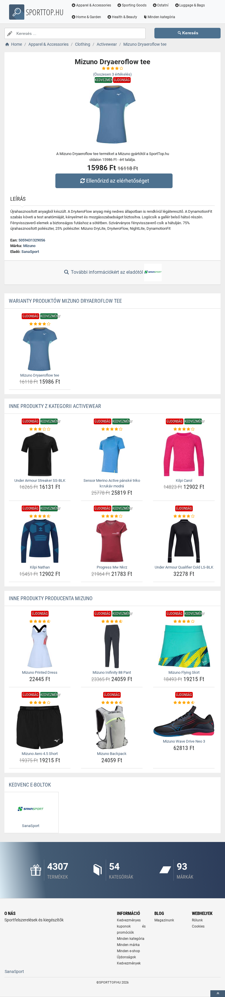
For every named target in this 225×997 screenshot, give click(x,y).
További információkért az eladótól (107, 272)
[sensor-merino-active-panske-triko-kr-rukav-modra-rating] (111, 429)
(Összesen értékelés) (112, 74)
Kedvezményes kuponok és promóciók (131, 926)
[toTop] (217, 993)
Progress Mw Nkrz (112, 567)
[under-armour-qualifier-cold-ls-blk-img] (183, 541)
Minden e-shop (128, 951)
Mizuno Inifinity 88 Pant (112, 672)
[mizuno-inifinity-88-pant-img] (111, 646)
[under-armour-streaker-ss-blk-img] (39, 454)
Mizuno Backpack (112, 753)
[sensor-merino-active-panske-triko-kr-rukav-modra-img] (111, 454)
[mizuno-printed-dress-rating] (39, 622)
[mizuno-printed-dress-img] (39, 646)
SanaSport (30, 251)
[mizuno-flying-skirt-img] (183, 646)
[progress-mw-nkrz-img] (111, 541)
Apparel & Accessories (93, 5)
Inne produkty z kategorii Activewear (55, 406)
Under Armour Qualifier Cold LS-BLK (184, 567)
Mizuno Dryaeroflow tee (39, 375)
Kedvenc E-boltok (30, 785)
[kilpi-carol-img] (183, 454)
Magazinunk (164, 920)
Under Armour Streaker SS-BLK (39, 480)
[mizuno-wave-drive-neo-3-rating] (183, 703)
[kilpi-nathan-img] (39, 541)
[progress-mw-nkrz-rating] (111, 516)
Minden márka (128, 945)
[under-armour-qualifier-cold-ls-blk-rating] (183, 516)
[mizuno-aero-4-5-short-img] (39, 727)
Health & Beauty (124, 17)
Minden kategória (161, 17)
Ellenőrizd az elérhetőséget (117, 181)
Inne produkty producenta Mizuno (51, 598)
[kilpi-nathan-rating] (39, 516)
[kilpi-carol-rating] (183, 429)
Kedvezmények (129, 963)
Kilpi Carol (184, 480)
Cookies (198, 926)
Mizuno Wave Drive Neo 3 (184, 741)
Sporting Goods (134, 5)
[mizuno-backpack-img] (111, 727)
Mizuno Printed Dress (39, 672)
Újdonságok (126, 957)
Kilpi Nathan (40, 567)
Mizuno (29, 246)
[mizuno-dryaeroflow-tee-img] (39, 349)
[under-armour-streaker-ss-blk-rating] (39, 429)
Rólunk (197, 920)
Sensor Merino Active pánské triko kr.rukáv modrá (111, 483)
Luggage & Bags (192, 5)
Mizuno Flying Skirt (184, 672)
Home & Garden (88, 17)
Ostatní (162, 5)
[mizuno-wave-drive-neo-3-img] (183, 721)
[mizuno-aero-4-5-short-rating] (39, 703)
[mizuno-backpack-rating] (111, 703)
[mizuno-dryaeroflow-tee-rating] (39, 324)
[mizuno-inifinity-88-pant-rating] (111, 622)
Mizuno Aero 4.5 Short (40, 753)
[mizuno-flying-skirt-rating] (183, 622)
